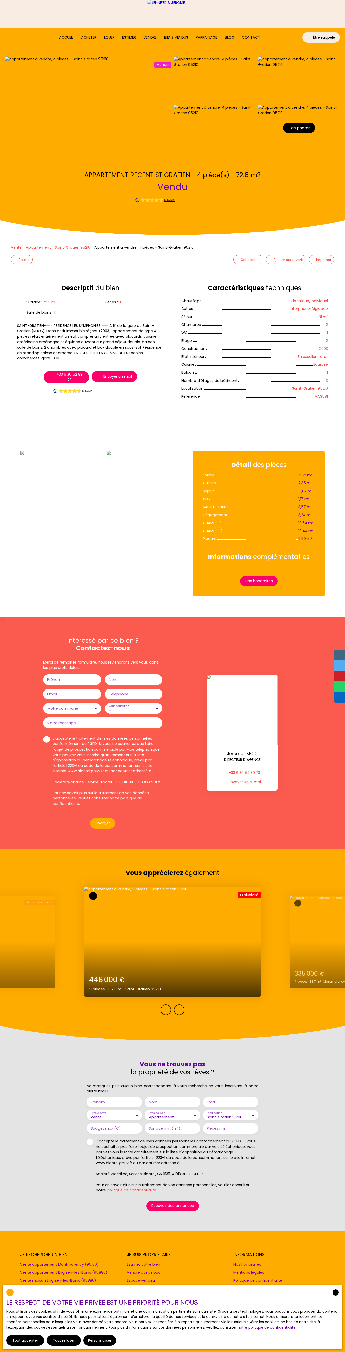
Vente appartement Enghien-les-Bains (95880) (63, 1272)
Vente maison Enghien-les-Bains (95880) (58, 1280)
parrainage (206, 37)
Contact (251, 37)
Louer (109, 37)
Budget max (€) (106, 1128)
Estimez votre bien (143, 1264)
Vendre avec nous (143, 1272)
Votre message (61, 723)
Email (52, 694)
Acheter (88, 37)
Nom (113, 679)
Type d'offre (98, 1113)
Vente (16, 247)
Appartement (38, 247)
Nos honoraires (247, 1264)
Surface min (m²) (164, 1128)
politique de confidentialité (131, 1190)
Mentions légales (248, 1272)
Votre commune (63, 708)
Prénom (54, 679)
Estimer (129, 37)
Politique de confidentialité (257, 1280)
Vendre (150, 37)
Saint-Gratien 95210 (72, 247)
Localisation (214, 1113)
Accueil (66, 37)
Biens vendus (176, 37)
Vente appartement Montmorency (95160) (59, 1264)
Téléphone (118, 694)
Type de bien (157, 1113)
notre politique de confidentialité (267, 1327)
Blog (229, 37)
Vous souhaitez (118, 706)
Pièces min (216, 1128)
